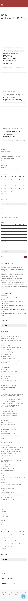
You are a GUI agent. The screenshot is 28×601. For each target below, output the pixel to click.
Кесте (3, 438)
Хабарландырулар (5, 151)
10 (12, 182)
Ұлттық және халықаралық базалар (12, 495)
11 (15, 182)
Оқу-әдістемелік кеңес (8, 458)
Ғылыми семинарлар (7, 411)
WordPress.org (4, 516)
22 (5, 188)
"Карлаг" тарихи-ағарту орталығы (11, 336)
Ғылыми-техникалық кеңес (9, 415)
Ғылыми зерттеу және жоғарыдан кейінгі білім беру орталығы (12, 395)
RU (2, 211)
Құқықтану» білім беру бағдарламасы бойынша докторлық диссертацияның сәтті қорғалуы (12, 279)
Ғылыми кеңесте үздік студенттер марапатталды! (12, 282)
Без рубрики (5, 378)
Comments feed (4, 514)
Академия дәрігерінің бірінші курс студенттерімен (11, 133)
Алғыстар (3, 167)
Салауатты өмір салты (8, 470)
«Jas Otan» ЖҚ (5, 345)
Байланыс (3, 163)
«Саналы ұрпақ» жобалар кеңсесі (11, 347)
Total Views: (5, 581)
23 (8, 188)
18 (15, 185)
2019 (6, 10)
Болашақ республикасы (8, 385)
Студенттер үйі (5, 482)
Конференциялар (6, 443)
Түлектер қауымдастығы (8, 492)
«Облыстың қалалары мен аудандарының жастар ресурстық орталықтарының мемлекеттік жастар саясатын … (13, 56)
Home (2, 10)
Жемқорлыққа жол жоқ (8, 429)
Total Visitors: (6, 583)
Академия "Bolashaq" (8, 67)
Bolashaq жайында (7, 352)
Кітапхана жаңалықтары (7, 309)
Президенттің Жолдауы (8, 464)
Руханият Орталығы (7, 468)
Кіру (2, 509)
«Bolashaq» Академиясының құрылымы (10, 156)
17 (12, 185)
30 (8, 191)
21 (1, 188)
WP (9, 594)
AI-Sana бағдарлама (7, 349)
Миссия (3, 520)
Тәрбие (3, 490)
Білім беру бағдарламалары (7, 158)
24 (12, 188)
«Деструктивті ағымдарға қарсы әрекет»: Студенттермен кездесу (13, 97)
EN (1, 213)
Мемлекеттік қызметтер (8, 453)
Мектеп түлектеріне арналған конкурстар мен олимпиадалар (11, 450)
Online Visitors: (6, 576)
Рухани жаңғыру (6, 466)
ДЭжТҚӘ (3, 418)
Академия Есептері (7, 356)
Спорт (3, 480)
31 (12, 191)
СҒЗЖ (2, 473)
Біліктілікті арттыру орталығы (10, 380)
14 (1, 185)
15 (5, 185)
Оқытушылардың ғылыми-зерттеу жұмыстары (11, 461)
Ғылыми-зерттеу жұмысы (9, 413)
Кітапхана (3, 160)
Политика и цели (5, 525)
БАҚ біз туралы (5, 376)
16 (8, 185)
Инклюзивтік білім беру (8, 433)
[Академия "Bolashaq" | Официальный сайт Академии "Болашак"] (4, 4)
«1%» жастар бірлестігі (8, 343)
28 (1, 191)
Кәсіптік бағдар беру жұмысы (10, 436)
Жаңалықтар (4, 149)
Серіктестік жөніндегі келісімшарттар (13, 477)
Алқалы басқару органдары (9, 371)
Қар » (6, 193)
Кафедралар (4, 165)
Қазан (9, 10)
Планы (2, 522)
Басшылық (3, 154)
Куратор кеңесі (6, 445)
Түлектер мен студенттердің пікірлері (9, 169)
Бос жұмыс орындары (8, 387)
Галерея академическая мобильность (10, 217)
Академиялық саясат (8, 358)
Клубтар (3, 440)
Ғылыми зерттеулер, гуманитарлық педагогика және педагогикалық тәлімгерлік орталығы (12, 399)
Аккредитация (5, 367)
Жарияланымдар (6, 422)
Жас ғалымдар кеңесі (8, 424)
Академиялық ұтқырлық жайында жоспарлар (11, 361)
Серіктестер (5, 475)
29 (5, 191)
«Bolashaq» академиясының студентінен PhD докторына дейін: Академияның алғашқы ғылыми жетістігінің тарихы (12, 269)
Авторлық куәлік (6, 354)
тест (2, 297)
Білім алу (4, 383)
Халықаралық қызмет (7, 499)
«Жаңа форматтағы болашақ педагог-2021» (11, 313)
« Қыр (2, 193)
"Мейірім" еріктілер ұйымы (9, 338)
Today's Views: (6, 578)
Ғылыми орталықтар (7, 409)
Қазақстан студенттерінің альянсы (12, 447)
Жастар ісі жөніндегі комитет (10, 427)
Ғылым (3, 389)
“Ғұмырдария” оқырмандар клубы (11, 340)
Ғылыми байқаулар (7, 392)
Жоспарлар (4, 431)
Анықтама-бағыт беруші (8, 374)
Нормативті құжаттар (7, 455)
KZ (1, 209)
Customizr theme (21, 594)
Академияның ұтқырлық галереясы (12, 365)
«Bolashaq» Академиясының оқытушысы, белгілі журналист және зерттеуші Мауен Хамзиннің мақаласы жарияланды (14, 286)
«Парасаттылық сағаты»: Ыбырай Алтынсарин (13, 301)
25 (15, 188)
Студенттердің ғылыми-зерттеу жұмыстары (11, 485)
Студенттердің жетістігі (8, 488)
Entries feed (3, 511)
